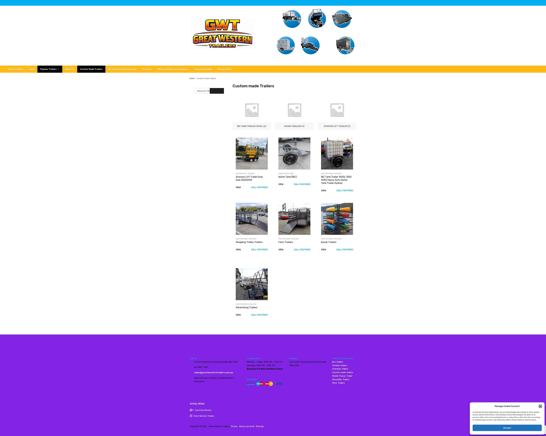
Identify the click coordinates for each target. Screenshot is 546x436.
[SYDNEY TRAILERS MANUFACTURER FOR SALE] (222, 50)
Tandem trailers (339, 365)
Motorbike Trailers (340, 379)
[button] (540, 406)
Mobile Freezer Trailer (342, 376)
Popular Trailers (48, 69)
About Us (69, 69)
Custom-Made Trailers (91, 69)
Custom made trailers (342, 372)
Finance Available (203, 69)
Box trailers (337, 362)
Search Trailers (15, 69)
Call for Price (259, 187)
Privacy (234, 426)
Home (32, 69)
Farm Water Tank (286, 173)
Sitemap (260, 426)
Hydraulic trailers (340, 369)
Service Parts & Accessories (122, 69)
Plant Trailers (338, 383)
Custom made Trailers (331, 173)
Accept (507, 428)
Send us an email (246, 426)
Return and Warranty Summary (172, 69)
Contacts (147, 69)
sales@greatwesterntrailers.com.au (213, 372)
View (238, 187)
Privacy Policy (224, 69)
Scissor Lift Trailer (245, 173)
